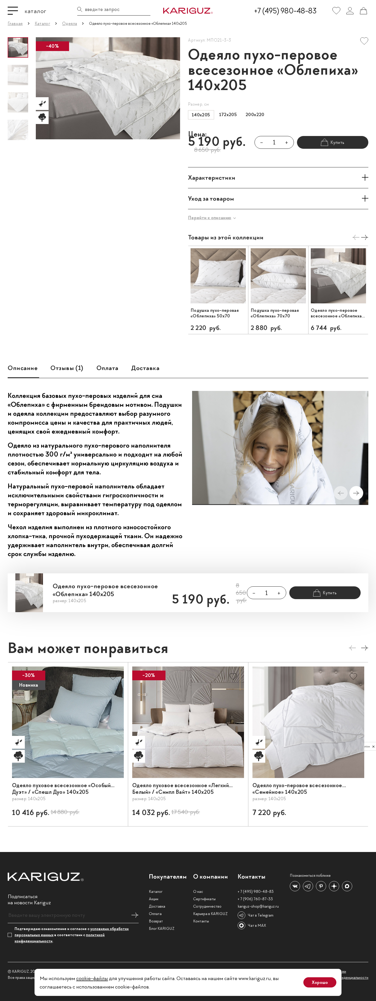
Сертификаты (204, 898)
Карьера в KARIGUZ (210, 913)
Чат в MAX (257, 925)
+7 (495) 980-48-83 (285, 11)
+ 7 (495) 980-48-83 (256, 891)
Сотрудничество (207, 906)
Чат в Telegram (260, 915)
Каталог (155, 891)
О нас (198, 891)
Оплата (155, 913)
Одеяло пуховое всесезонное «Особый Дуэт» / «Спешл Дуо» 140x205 (61, 788)
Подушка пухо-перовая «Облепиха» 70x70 (275, 313)
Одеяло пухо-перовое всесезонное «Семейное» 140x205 (297, 788)
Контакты (201, 921)
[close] (373, 746)
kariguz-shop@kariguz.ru (258, 906)
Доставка (157, 906)
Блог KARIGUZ (161, 928)
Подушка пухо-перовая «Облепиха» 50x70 (215, 313)
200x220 (255, 114)
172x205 (228, 114)
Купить (113, 814)
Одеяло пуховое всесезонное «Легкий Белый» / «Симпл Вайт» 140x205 (180, 788)
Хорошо (320, 982)
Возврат (156, 921)
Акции (153, 898)
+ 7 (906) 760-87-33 (255, 898)
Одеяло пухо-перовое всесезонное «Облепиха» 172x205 (337, 313)
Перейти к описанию (209, 217)
